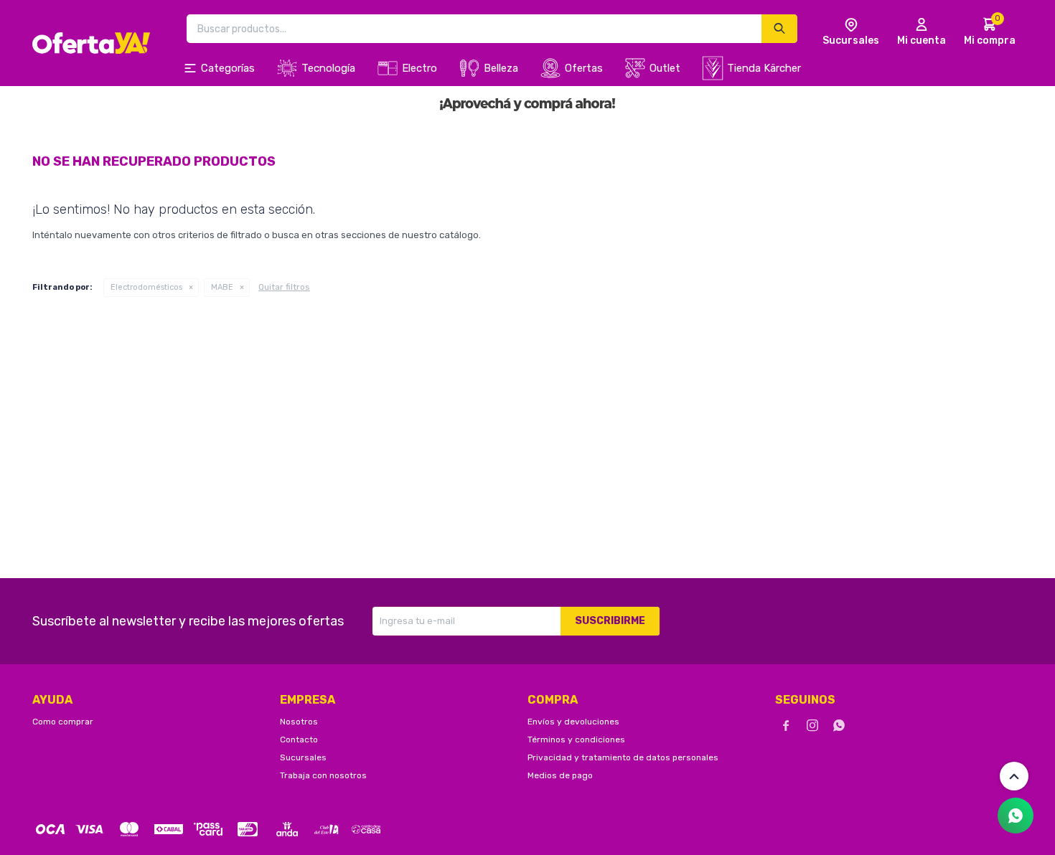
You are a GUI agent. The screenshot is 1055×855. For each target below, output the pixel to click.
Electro (419, 68)
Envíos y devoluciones (573, 722)
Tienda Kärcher (764, 68)
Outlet (665, 68)
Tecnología (328, 68)
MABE (222, 287)
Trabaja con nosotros (323, 775)
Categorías (228, 68)
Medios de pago (560, 775)
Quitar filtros (284, 287)
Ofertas (584, 68)
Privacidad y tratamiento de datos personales (623, 757)
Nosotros (299, 722)
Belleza (501, 68)
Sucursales (303, 757)
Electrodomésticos (146, 287)
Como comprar (62, 722)
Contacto (299, 739)
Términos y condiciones (576, 739)
